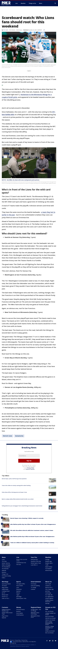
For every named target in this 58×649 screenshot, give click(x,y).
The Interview (5, 568)
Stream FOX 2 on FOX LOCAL (21, 560)
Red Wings (18, 596)
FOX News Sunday (6, 576)
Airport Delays (48, 566)
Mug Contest (5, 587)
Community (48, 593)
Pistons (18, 593)
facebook (47, 640)
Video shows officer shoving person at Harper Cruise (14, 492)
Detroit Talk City (6, 563)
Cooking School (5, 591)
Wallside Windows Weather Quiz (6, 610)
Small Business (20, 615)
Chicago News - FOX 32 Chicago (36, 610)
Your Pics (34, 557)
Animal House (48, 570)
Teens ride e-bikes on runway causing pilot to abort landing (16, 485)
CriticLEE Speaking (35, 585)
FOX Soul (18, 564)
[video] (52, 480)
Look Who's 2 (34, 565)
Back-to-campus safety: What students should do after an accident (18, 499)
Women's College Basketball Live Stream (49, 628)
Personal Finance (20, 609)
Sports (18, 582)
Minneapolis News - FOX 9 (35, 616)
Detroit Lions (19, 30)
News (4, 557)
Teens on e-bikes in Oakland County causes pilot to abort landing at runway (32, 542)
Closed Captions (49, 598)
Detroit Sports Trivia (36, 563)
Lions (17, 587)
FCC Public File (48, 594)
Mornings (5, 582)
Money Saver (5, 594)
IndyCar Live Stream (50, 620)
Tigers (17, 594)
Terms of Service (30, 469)
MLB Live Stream (49, 616)
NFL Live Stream (49, 611)
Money (18, 607)
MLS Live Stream (49, 632)
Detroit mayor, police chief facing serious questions (14, 478)
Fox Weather (48, 568)
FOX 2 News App (49, 589)
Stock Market (19, 613)
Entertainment (36, 582)
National (4, 570)
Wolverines (19, 589)
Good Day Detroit (6, 584)
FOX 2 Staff (48, 584)
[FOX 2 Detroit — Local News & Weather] (7, 3)
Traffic (46, 565)
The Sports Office (20, 584)
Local (3, 559)
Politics (3, 577)
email (55, 640)
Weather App (48, 561)
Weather (48, 557)
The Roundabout (6, 566)
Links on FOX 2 (5, 598)
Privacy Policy (30, 468)
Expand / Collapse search (55, 3)
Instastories (19, 436)
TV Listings (33, 587)
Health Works (5, 589)
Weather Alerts (49, 563)
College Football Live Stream (50, 613)
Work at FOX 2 (48, 587)
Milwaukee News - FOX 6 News (35, 613)
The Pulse (4, 561)
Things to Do (5, 574)
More (40, 3)
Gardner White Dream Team (7, 613)
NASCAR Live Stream (50, 618)
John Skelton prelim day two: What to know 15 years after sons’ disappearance (33, 524)
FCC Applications (49, 596)
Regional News (36, 607)
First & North (19, 585)
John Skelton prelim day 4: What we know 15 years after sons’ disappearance (32, 536)
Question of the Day (36, 561)
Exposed (4, 617)
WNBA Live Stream (50, 631)
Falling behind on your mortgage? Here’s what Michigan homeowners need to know (22, 506)
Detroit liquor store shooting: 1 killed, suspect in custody (26, 518)
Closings (47, 559)
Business (4, 572)
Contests (33, 589)
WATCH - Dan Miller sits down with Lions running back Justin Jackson (20, 180)
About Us (48, 582)
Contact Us (48, 585)
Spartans (18, 591)
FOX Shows (33, 584)
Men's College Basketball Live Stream (49, 623)
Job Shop (47, 591)
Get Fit (3, 593)
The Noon (4, 585)
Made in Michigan (6, 565)
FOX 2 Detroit (12, 30)
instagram (53, 640)
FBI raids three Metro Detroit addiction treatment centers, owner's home (31, 530)
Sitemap (47, 603)
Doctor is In (5, 596)
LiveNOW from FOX (21, 562)
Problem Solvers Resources (49, 600)
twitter (50, 640)
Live (17, 557)
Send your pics (34, 559)
